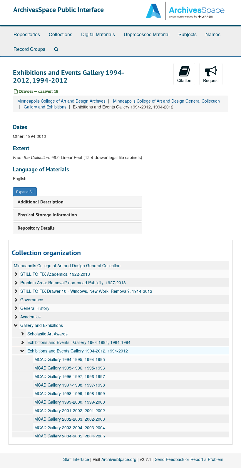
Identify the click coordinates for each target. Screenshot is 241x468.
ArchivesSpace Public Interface (58, 9)
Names (212, 34)
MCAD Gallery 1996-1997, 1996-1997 (69, 376)
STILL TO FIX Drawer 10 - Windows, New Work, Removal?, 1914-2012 (86, 291)
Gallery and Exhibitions (45, 107)
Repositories (27, 34)
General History (34, 308)
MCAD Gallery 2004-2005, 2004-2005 (69, 436)
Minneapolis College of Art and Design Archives (61, 101)
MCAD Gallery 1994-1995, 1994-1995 (69, 359)
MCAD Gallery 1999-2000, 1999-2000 (69, 402)
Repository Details (36, 228)
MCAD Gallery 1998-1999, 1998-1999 (69, 393)
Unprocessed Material (147, 34)
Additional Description (40, 202)
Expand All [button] (25, 191)
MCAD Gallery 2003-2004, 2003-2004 (69, 427)
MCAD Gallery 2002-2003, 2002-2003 (69, 419)
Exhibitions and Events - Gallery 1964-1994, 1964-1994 (78, 342)
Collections (60, 34)
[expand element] (16, 274)
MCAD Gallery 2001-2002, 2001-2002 (69, 410)
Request (211, 80)
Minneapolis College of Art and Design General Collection (166, 101)
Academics (30, 317)
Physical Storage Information (47, 215)
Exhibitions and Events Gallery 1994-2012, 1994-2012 (77, 351)
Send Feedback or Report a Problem (189, 459)
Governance (31, 299)
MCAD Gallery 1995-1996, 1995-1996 (69, 368)
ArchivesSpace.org (118, 459)
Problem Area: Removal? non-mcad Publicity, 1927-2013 (73, 282)
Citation (184, 80)
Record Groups (29, 49)
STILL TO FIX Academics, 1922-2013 (55, 274)
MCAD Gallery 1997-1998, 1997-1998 (69, 385)
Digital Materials (98, 34)
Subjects (187, 34)
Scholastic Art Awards (47, 334)
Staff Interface (76, 459)
